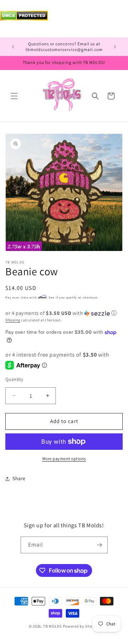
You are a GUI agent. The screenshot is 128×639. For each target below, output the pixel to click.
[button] (14, 96)
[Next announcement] (115, 47)
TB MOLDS (52, 626)
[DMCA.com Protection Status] (24, 18)
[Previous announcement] (13, 47)
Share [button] (19, 478)
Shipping (12, 320)
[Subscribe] (99, 545)
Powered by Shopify (81, 626)
